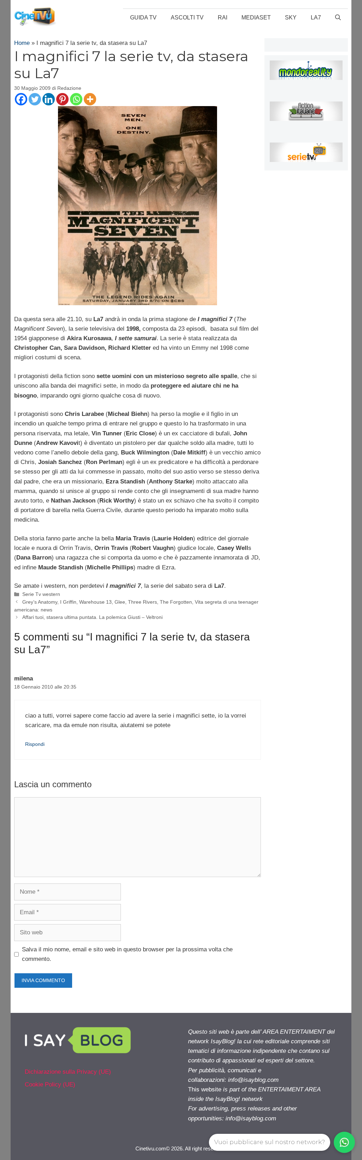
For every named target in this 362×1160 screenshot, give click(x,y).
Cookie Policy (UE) (50, 1084)
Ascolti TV (187, 17)
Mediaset (256, 17)
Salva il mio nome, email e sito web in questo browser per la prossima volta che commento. (127, 954)
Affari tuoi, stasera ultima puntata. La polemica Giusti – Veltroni (92, 617)
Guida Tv (143, 17)
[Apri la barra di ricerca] (338, 18)
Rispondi (35, 744)
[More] (90, 99)
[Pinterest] (62, 99)
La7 (316, 17)
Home (22, 43)
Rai (222, 17)
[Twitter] (35, 99)
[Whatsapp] (76, 99)
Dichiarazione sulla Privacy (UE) (68, 1071)
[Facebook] (21, 99)
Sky (291, 17)
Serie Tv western (41, 594)
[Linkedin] (48, 99)
